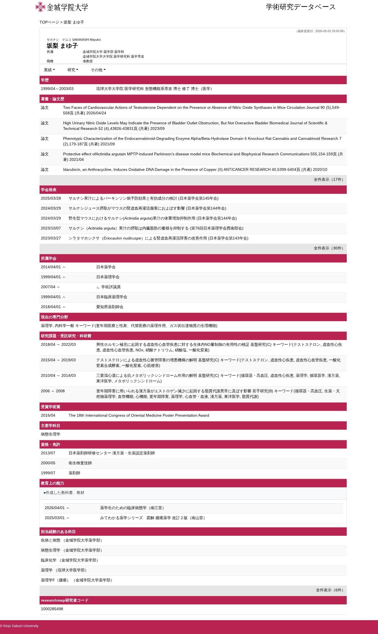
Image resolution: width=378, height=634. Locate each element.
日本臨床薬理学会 (111, 297)
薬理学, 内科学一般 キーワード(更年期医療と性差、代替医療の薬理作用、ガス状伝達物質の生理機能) (129, 325)
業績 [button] (48, 70)
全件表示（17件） (329, 179)
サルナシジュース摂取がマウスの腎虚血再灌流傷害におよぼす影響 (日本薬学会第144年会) (147, 208)
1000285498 (52, 609)
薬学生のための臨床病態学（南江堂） (133, 508)
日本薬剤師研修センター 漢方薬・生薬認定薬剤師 (112, 453)
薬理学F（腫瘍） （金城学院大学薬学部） (77, 580)
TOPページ (49, 22)
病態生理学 (50, 434)
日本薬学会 (106, 267)
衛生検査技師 (80, 463)
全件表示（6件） (330, 590)
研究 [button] (71, 70)
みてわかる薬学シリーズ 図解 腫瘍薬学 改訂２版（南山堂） (153, 518)
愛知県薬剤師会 (109, 307)
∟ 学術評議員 (108, 287)
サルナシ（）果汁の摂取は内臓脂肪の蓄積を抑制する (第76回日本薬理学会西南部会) (156, 228)
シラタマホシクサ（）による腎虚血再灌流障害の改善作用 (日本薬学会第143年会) (158, 238)
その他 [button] (96, 70)
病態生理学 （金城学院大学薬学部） (72, 550)
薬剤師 (74, 473)
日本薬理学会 (108, 277)
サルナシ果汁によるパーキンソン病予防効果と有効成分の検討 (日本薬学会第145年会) (144, 198)
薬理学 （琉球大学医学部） (65, 570)
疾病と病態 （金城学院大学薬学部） (72, 540)
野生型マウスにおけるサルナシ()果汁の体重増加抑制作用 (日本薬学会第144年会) (153, 218)
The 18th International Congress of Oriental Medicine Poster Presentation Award (139, 415)
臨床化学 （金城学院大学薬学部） (70, 560)
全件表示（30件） (329, 248)
